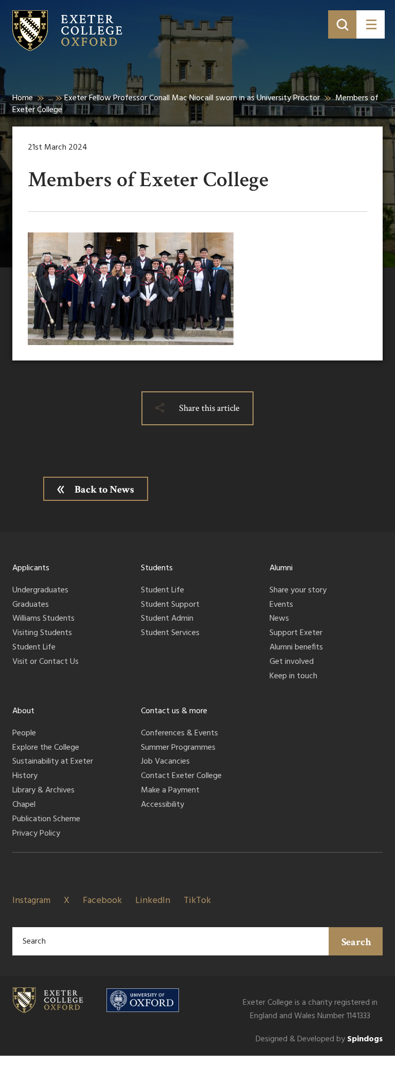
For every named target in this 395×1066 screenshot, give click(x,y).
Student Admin (167, 619)
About (23, 711)
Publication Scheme (46, 820)
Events (281, 605)
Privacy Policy (36, 834)
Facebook (102, 900)
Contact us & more (174, 711)
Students (157, 568)
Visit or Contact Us (45, 662)
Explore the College (45, 748)
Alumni (281, 568)
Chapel (23, 805)
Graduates (30, 605)
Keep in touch (293, 677)
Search (356, 942)
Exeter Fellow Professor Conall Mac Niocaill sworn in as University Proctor (192, 98)
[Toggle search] (342, 24)
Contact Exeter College (181, 776)
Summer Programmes (178, 748)
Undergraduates (40, 591)
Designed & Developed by (319, 1039)
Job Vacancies (165, 762)
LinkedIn (152, 900)
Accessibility (162, 805)
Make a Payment (170, 791)
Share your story (298, 591)
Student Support (170, 605)
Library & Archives (43, 791)
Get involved (292, 662)
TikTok (197, 900)
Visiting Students (42, 633)
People (24, 734)
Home (22, 98)
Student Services (170, 633)
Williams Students (43, 619)
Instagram (31, 900)
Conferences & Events (179, 734)
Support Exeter (296, 633)
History (25, 776)
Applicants (30, 568)
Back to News (104, 489)
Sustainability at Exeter (52, 762)
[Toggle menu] (370, 24)
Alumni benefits (296, 648)
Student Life (34, 648)
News (279, 619)
